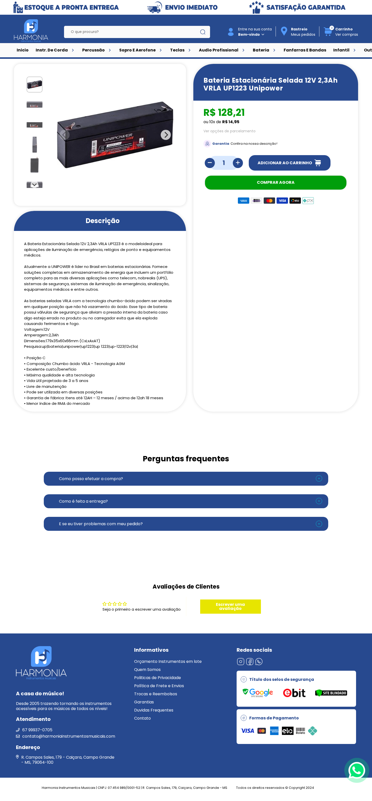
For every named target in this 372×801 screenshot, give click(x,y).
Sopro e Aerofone (137, 50)
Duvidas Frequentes (153, 710)
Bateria (261, 50)
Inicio (23, 50)
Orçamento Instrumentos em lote (168, 661)
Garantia (220, 143)
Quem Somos (147, 669)
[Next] (34, 184)
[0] (328, 35)
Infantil (341, 50)
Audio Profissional (218, 50)
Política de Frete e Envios (159, 686)
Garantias (144, 702)
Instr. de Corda (52, 50)
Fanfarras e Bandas (305, 50)
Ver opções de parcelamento (229, 131)
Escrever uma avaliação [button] (230, 606)
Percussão (93, 50)
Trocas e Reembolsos (155, 694)
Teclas (177, 50)
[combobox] (133, 32)
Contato (142, 718)
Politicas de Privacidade (157, 678)
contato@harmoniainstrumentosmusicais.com (68, 736)
